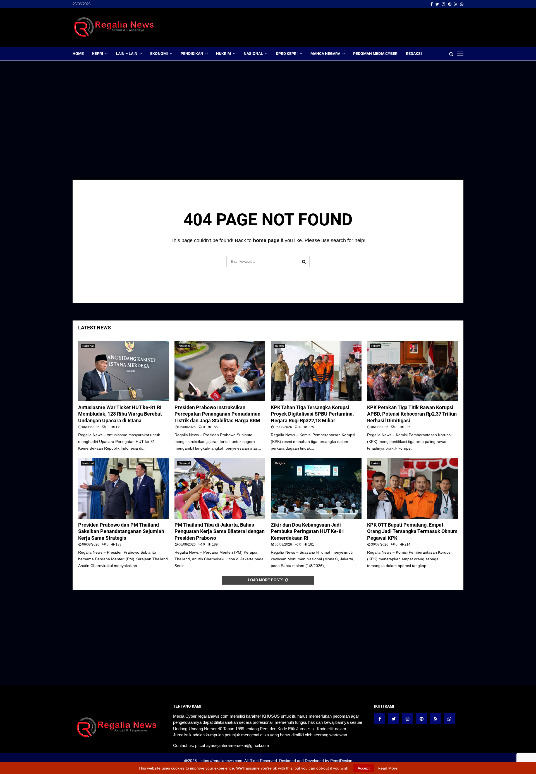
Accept (364, 768)
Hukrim (223, 53)
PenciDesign (341, 760)
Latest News (94, 328)
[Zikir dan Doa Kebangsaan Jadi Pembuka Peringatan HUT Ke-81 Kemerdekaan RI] (316, 488)
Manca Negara (325, 53)
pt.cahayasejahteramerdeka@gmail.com (232, 745)
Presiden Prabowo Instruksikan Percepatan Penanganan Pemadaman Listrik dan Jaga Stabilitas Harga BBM (217, 413)
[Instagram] (407, 718)
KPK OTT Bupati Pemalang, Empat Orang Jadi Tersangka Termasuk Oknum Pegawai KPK (412, 531)
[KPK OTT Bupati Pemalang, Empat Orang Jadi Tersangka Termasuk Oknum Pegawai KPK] (412, 488)
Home (78, 53)
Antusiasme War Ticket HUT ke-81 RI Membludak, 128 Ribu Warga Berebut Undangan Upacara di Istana (120, 413)
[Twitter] (393, 718)
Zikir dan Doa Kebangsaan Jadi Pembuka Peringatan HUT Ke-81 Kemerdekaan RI (307, 531)
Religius (280, 463)
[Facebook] (379, 718)
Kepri (97, 53)
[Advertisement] (361, 27)
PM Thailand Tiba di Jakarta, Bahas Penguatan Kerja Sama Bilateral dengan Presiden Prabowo (219, 531)
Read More (388, 768)
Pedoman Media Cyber (375, 53)
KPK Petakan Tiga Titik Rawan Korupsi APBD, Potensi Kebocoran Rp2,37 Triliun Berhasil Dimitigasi (412, 413)
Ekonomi (159, 53)
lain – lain (126, 53)
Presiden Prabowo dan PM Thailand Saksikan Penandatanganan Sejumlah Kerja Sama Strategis (121, 531)
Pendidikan (192, 53)
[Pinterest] (421, 718)
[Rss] (435, 718)
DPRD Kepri (287, 53)
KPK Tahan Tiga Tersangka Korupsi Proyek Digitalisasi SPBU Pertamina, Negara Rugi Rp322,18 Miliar (312, 413)
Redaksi (414, 53)
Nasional (253, 53)
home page (266, 240)
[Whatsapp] (449, 718)
